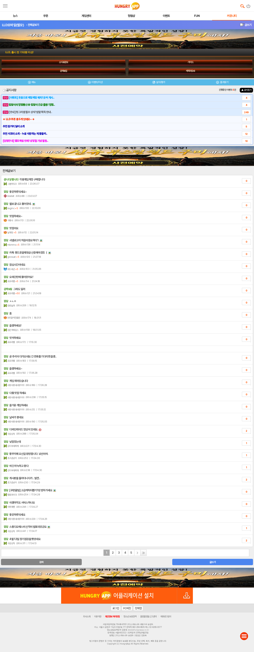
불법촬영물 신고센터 (148, 616)
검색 (41, 562)
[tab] (32, 82)
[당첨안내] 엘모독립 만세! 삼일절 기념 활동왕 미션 (32, 52)
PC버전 (127, 608)
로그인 (116, 608)
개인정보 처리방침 (112, 616)
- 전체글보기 (32, 24)
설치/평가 (160, 82)
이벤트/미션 (96, 82)
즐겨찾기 (224, 82)
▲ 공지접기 (246, 90)
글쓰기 (247, 24)
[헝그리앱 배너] (127, 578)
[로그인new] (248, 5)
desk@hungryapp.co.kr (138, 630)
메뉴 (34, 82)
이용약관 (97, 616)
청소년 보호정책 (129, 616)
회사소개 (86, 616)
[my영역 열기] (5, 5)
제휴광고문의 (165, 616)
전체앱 (138, 608)
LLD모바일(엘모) (13, 25)
